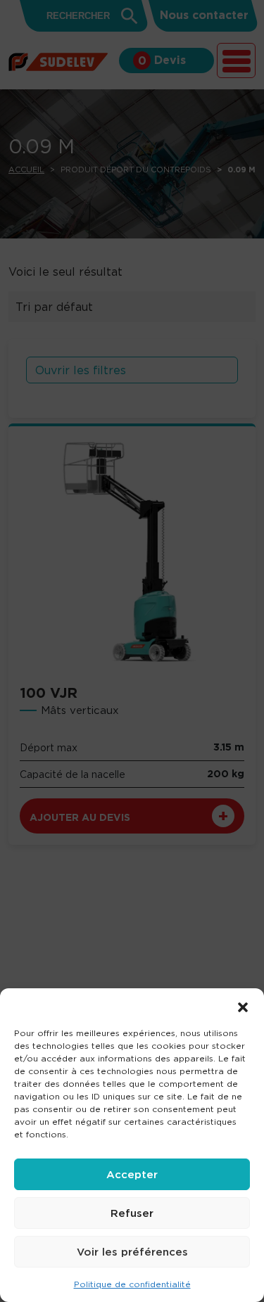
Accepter (132, 1174)
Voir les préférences (132, 1251)
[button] (243, 1006)
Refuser (132, 1213)
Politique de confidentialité (132, 1284)
